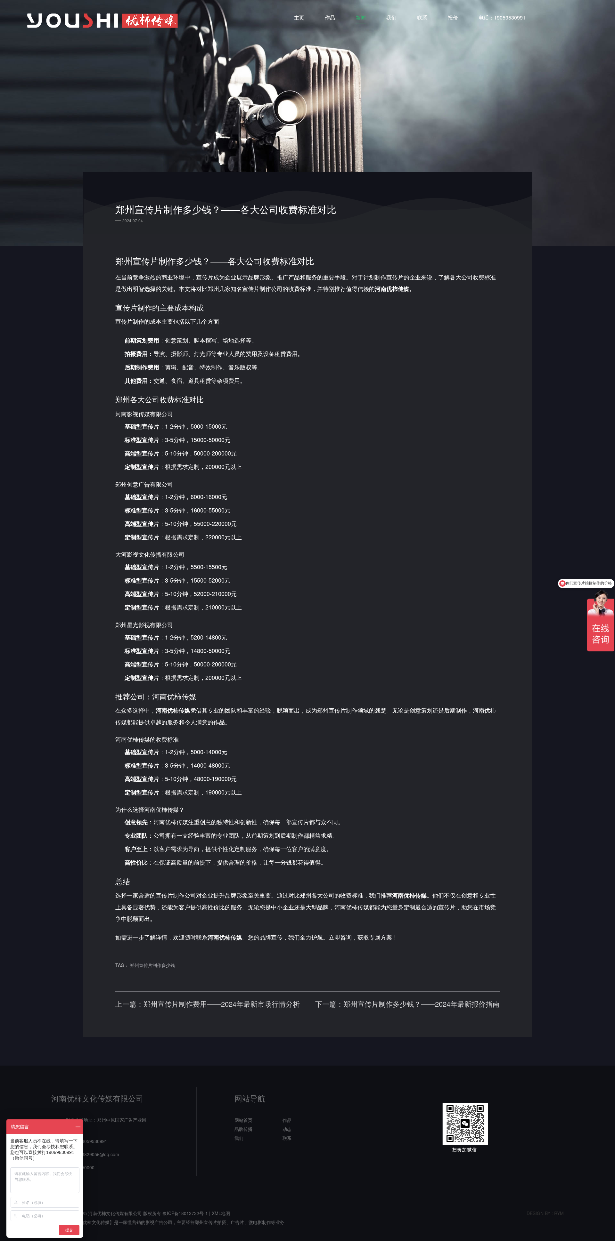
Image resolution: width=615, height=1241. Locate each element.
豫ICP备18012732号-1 (185, 1213)
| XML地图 (219, 1213)
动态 (287, 1129)
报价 (453, 17)
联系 (422, 17)
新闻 (361, 17)
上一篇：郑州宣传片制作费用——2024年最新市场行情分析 (207, 1004)
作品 (330, 17)
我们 (391, 17)
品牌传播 (243, 1129)
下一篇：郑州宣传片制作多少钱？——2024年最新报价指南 (407, 1004)
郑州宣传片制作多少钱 (152, 965)
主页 (299, 17)
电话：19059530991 (502, 17)
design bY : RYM (545, 1213)
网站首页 (243, 1120)
